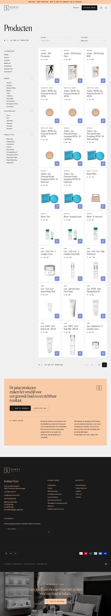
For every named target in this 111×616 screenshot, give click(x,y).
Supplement (8, 69)
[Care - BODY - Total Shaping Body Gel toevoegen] (103, 316)
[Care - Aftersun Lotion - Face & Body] (72, 301)
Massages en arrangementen (57, 503)
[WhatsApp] (15, 553)
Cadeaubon (8, 71)
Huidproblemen (81, 488)
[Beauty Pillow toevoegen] (103, 206)
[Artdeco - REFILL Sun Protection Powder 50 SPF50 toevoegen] (80, 120)
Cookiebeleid (42, 564)
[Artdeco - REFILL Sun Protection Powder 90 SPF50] (49, 146)
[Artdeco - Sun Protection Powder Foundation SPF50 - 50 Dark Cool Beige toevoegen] (103, 163)
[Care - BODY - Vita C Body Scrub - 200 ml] (49, 338)
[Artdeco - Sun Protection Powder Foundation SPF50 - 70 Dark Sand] (49, 189)
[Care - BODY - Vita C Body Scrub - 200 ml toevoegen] (57, 353)
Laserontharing (53, 497)
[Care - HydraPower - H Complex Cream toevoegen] (103, 353)
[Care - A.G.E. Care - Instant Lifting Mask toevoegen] (57, 316)
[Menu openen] (106, 7)
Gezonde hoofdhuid (54, 500)
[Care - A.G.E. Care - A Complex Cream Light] (72, 264)
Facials (50, 488)
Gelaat (6, 54)
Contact (78, 497)
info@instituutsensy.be (12, 495)
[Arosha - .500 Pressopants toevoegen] (57, 80)
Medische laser (53, 491)
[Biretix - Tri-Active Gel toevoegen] (103, 241)
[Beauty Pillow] (95, 189)
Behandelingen (81, 485)
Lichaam (7, 60)
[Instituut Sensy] (11, 7)
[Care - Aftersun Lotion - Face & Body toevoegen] (80, 316)
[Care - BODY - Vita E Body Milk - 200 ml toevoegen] (80, 353)
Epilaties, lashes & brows (56, 509)
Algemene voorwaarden (13, 564)
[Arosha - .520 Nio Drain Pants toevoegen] (80, 80)
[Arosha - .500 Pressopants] (49, 66)
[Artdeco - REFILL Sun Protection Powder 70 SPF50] (95, 105)
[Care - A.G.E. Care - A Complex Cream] (49, 264)
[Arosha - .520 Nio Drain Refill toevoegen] (103, 80)
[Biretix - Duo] (49, 228)
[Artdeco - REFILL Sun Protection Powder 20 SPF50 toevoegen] (57, 120)
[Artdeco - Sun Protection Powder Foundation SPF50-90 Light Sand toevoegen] (80, 206)
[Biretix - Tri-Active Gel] (95, 228)
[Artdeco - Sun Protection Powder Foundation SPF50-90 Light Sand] (72, 189)
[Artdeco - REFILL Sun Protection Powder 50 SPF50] (72, 105)
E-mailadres (12, 529)
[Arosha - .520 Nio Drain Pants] (72, 66)
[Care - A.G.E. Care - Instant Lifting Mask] (49, 301)
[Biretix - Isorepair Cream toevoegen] (80, 241)
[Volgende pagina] (104, 364)
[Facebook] (6, 553)
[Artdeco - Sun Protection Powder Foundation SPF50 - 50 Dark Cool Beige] (95, 146)
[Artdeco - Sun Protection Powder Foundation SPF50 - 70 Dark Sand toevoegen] (57, 206)
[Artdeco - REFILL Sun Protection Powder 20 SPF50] (49, 105)
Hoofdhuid (7, 66)
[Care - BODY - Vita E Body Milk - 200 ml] (72, 338)
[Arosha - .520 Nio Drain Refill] (95, 66)
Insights (78, 491)
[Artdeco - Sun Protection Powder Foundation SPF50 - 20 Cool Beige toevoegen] (80, 163)
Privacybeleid (29, 564)
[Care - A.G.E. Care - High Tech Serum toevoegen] (103, 278)
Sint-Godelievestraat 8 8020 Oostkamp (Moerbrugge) (14, 487)
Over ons (79, 494)
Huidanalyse (52, 485)
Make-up (7, 63)
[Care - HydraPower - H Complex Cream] (95, 338)
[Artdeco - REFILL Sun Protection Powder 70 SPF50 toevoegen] (103, 120)
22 (99, 365)
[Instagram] (11, 553)
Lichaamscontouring (55, 494)
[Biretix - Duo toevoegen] (57, 241)
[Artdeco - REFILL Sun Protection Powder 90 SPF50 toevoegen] (57, 163)
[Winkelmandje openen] (101, 7)
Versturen (49, 532)
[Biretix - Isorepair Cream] (72, 228)
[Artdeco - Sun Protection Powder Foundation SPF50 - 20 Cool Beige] (72, 146)
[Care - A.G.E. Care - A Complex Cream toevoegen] (57, 278)
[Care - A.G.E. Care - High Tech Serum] (95, 264)
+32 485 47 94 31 (10, 492)
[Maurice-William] (106, 564)
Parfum (6, 57)
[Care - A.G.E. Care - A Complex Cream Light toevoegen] (80, 278)
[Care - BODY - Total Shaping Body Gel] (95, 301)
